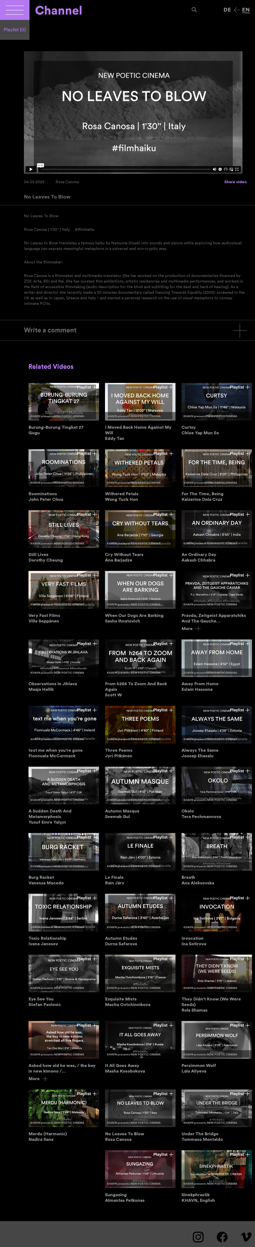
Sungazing (140, 1176)
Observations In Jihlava (63, 665)
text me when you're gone (63, 732)
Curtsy (216, 409)
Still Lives (63, 536)
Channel (58, 11)
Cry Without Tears (140, 536)
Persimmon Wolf (216, 1047)
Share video (235, 182)
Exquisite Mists (140, 981)
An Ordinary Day (216, 536)
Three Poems (140, 732)
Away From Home (216, 665)
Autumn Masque (140, 793)
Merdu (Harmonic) (63, 1115)
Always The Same (216, 732)
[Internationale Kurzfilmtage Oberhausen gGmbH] (14, 10)
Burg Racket (63, 859)
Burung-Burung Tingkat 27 (63, 409)
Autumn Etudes (140, 920)
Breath (216, 859)
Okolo (216, 793)
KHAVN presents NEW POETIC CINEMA (57, 416)
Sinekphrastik (216, 1176)
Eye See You (63, 981)
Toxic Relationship (63, 920)
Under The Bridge (216, 1115)
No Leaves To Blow (140, 1115)
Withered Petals (140, 475)
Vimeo (246, 1237)
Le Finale (140, 859)
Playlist (15, 29)
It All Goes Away (140, 1047)
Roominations (63, 475)
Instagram (198, 1237)
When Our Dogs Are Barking (140, 597)
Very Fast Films (63, 597)
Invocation (216, 920)
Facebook (222, 1237)
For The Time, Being (216, 475)
